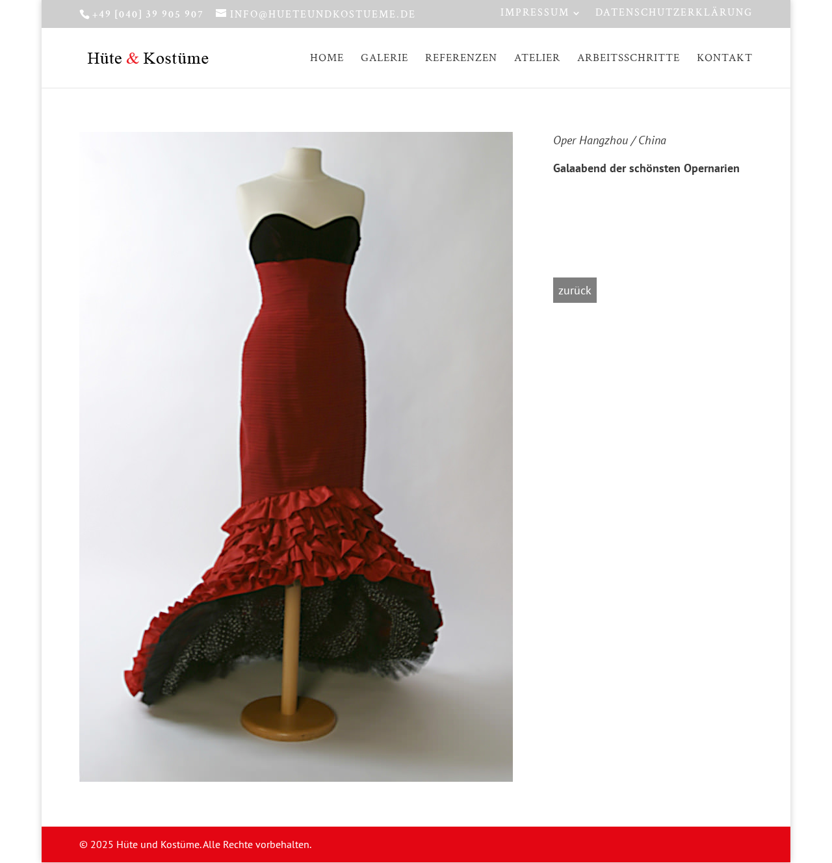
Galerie (384, 59)
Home (327, 59)
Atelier (537, 59)
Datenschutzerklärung (674, 13)
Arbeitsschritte (628, 59)
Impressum (534, 13)
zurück (575, 290)
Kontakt (725, 59)
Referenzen (461, 59)
